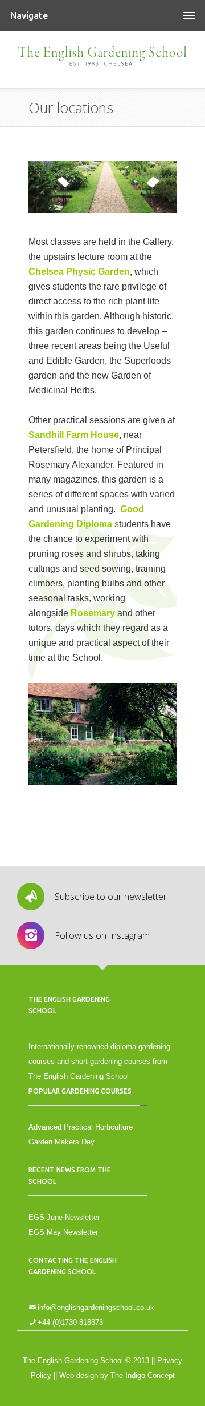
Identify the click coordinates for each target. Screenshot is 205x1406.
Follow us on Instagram (102, 935)
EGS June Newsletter (64, 1217)
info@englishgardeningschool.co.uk (96, 1307)
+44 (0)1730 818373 (70, 1322)
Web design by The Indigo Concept (117, 1375)
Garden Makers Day (61, 1142)
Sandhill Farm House (73, 435)
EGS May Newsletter (63, 1232)
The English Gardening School (102, 59)
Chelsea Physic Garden (79, 271)
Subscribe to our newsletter (111, 896)
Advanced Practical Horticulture (80, 1127)
